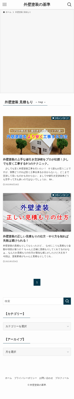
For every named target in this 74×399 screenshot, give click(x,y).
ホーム (8, 378)
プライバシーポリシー (25, 378)
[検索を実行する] (67, 301)
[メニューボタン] (4, 4)
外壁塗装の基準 (37, 4)
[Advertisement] (37, 53)
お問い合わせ (46, 378)
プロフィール (62, 378)
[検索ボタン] (69, 4)
